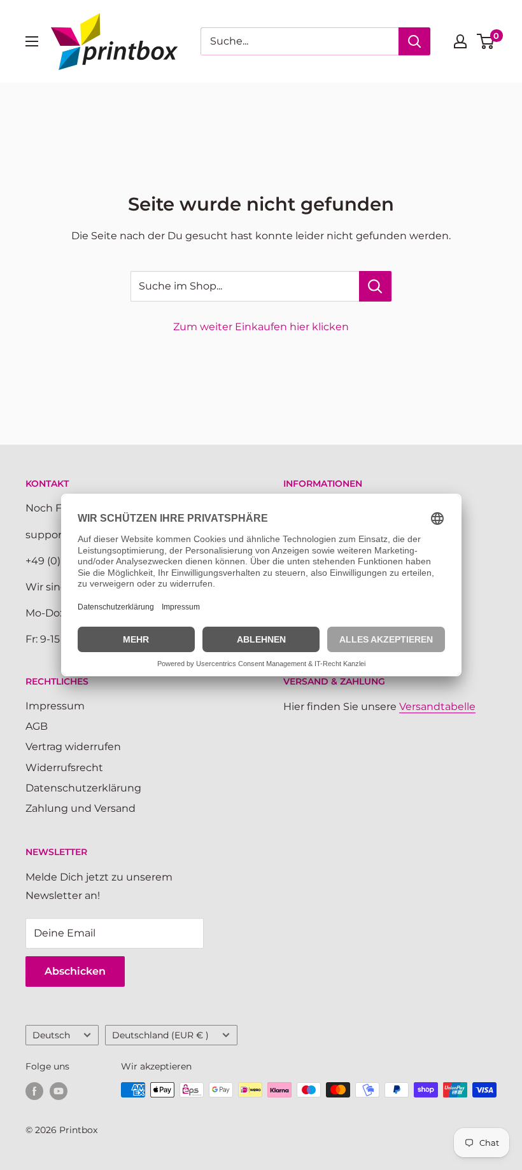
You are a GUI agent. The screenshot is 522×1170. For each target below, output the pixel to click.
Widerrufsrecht (64, 768)
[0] (486, 41)
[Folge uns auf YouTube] (58, 1091)
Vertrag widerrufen (73, 747)
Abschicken (75, 971)
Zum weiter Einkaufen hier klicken (261, 327)
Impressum (55, 706)
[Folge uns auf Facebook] (34, 1091)
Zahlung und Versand (80, 808)
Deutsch (51, 1035)
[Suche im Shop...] (375, 286)
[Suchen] (414, 41)
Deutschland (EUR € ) (160, 1035)
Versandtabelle (437, 706)
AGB (36, 726)
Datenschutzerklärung (83, 788)
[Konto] (460, 41)
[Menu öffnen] (31, 41)
